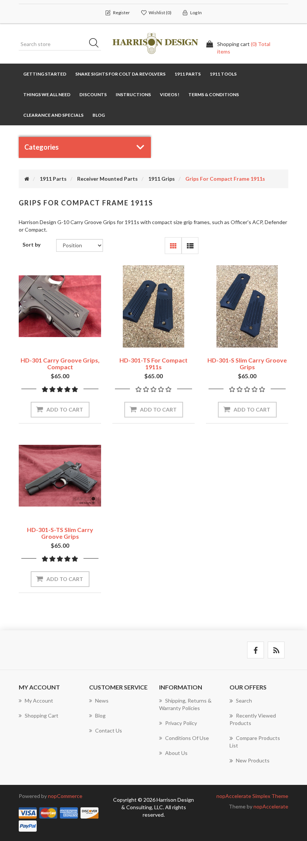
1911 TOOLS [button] (223, 74)
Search (96, 44)
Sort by (31, 244)
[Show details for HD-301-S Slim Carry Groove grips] (247, 306)
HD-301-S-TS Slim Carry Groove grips (60, 533)
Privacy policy (181, 723)
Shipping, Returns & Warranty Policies (185, 704)
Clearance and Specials (53, 115)
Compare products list (255, 742)
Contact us (108, 730)
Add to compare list (72, 340)
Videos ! (169, 94)
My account (39, 700)
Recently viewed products (253, 719)
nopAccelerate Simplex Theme (252, 796)
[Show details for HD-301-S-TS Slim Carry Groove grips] (60, 476)
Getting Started (44, 74)
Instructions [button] (133, 94)
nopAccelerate (270, 806)
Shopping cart (41, 715)
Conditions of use (187, 738)
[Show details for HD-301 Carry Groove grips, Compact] (60, 306)
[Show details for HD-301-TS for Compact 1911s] (153, 306)
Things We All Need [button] (46, 94)
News (102, 700)
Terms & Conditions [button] (213, 94)
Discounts (93, 94)
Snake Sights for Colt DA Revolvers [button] (120, 74)
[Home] (26, 178)
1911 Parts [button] (187, 74)
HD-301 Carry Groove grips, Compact (60, 363)
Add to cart (64, 409)
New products (253, 760)
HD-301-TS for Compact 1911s (153, 363)
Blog (98, 115)
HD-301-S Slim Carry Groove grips (247, 363)
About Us (176, 753)
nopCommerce (65, 796)
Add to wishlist (48, 340)
